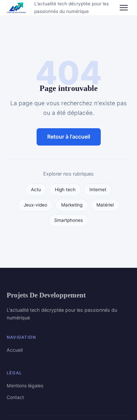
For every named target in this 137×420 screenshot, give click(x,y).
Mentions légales (25, 385)
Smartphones (68, 220)
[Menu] (123, 7)
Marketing (71, 205)
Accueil (15, 350)
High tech (65, 189)
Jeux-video (35, 205)
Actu (36, 189)
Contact (15, 397)
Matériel (105, 205)
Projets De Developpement (46, 295)
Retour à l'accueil (68, 136)
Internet (97, 189)
